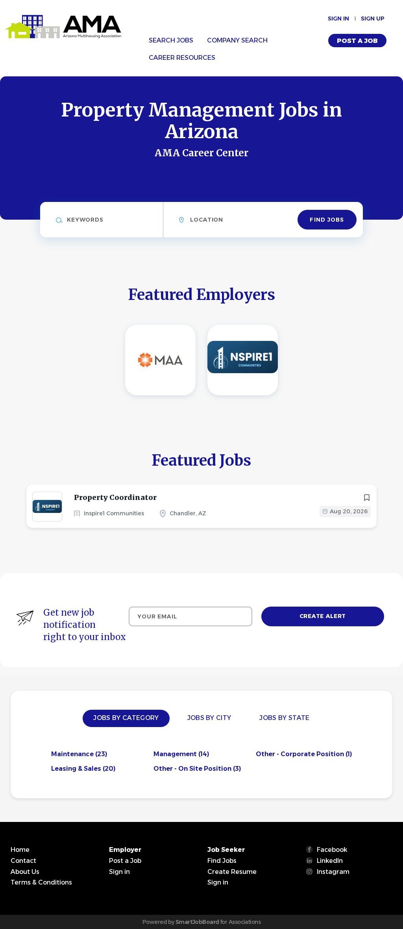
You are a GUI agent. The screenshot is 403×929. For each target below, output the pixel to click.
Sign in (338, 18)
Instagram (333, 871)
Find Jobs (327, 219)
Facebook (332, 849)
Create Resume (232, 871)
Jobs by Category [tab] (126, 718)
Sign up (373, 18)
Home (20, 849)
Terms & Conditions (41, 882)
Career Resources (182, 57)
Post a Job (357, 40)
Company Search (237, 40)
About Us (25, 871)
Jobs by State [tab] (284, 718)
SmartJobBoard (197, 921)
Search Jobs (171, 40)
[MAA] (160, 360)
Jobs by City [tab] (209, 718)
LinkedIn (330, 860)
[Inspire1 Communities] (242, 360)
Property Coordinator (115, 497)
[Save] (367, 497)
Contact (23, 860)
